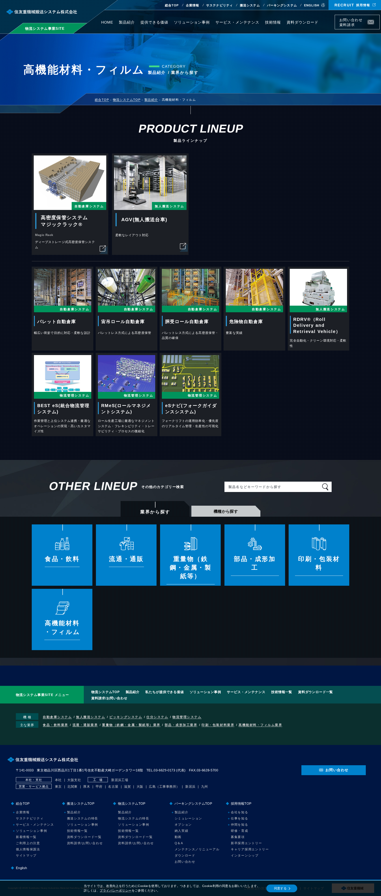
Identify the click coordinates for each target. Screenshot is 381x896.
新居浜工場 (119, 780)
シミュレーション (188, 818)
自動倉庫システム (57, 717)
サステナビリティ (219, 5)
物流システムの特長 (133, 818)
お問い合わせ (185, 861)
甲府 (99, 786)
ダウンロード (185, 855)
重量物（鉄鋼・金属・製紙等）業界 (131, 725)
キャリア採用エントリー (250, 849)
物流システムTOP (105, 692)
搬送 (250, 5)
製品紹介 (127, 22)
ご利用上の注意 (28, 843)
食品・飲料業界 (55, 725)
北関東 (72, 786)
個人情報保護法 (28, 849)
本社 (58, 780)
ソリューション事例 (192, 22)
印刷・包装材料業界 (218, 725)
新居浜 (190, 786)
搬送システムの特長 (82, 818)
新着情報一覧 (26, 837)
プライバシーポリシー (115, 890)
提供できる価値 (154, 22)
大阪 (139, 786)
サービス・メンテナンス (237, 22)
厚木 (86, 786)
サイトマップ (26, 855)
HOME (107, 22)
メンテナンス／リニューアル (197, 849)
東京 (58, 786)
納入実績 (182, 830)
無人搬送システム (90, 717)
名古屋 (113, 786)
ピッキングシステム (125, 717)
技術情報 (273, 22)
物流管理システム (187, 717)
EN (311, 5)
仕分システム (157, 717)
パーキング (282, 5)
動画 (178, 837)
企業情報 (192, 5)
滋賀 (127, 786)
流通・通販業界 (85, 725)
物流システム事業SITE (45, 28)
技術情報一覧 (281, 692)
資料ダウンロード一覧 (315, 692)
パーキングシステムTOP (193, 803)
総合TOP (172, 5)
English (21, 868)
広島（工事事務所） (164, 786)
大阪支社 (74, 780)
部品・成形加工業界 (181, 725)
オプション (183, 824)
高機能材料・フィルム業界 (260, 725)
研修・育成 (239, 830)
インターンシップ (244, 855)
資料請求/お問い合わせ (109, 698)
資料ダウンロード (302, 22)
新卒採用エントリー (246, 843)
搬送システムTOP (80, 803)
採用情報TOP (241, 803)
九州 (204, 786)
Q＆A (179, 843)
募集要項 (238, 837)
